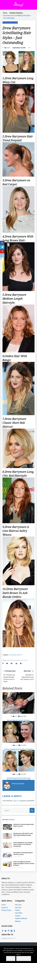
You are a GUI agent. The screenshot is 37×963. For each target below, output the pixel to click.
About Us (4, 908)
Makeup (18, 921)
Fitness (17, 910)
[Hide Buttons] (1, 259)
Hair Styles (18, 913)
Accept (10, 958)
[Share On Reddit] (2, 255)
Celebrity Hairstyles (16, 13)
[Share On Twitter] (2, 247)
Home (5, 13)
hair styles (10, 660)
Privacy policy (23, 958)
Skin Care (18, 905)
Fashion (17, 916)
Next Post (28, 671)
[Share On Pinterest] (2, 251)
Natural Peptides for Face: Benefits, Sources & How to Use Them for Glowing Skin (23, 844)
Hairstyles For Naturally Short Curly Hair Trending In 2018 (27, 677)
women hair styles (20, 660)
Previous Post (10, 671)
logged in (15, 801)
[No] (35, 955)
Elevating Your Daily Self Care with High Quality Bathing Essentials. (23, 834)
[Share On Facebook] (2, 243)
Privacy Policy (6, 910)
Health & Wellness (21, 918)
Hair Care (18, 908)
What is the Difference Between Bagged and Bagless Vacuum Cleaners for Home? (23, 863)
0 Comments (30, 47)
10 (21, 655)
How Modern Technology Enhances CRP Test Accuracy (23, 853)
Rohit (8, 47)
